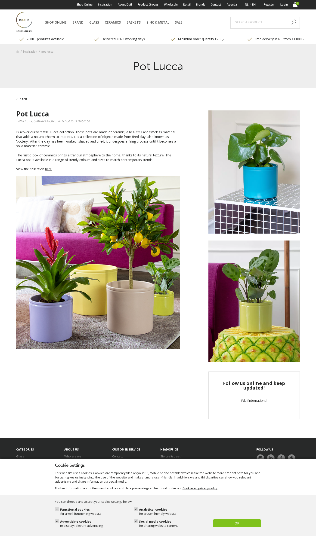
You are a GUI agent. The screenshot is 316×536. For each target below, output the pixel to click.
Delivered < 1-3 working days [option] (123, 39)
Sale (178, 22)
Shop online (85, 4)
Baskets (134, 22)
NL (246, 4)
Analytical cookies (158, 511)
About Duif (125, 4)
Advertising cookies (81, 523)
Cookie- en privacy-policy (200, 488)
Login (284, 4)
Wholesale (171, 4)
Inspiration (105, 4)
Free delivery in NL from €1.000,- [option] (279, 39)
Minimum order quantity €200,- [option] (200, 39)
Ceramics (113, 22)
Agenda (232, 4)
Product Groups (148, 4)
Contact (216, 4)
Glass (94, 22)
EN (254, 4)
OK (237, 523)
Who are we (72, 456)
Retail (187, 4)
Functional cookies (81, 511)
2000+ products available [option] (45, 39)
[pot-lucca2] (254, 171)
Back (23, 99)
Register (269, 4)
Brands (200, 4)
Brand (78, 22)
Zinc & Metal (157, 22)
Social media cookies (158, 523)
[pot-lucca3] (254, 301)
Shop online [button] (56, 22)
